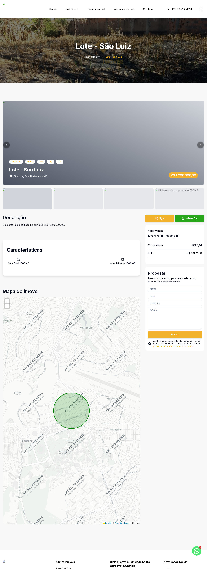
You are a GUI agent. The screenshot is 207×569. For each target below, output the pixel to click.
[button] (6, 145)
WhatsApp (192, 218)
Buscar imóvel (96, 9)
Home (52, 9)
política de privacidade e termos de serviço (173, 346)
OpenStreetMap (122, 523)
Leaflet (108, 523)
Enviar (175, 334)
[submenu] (201, 9)
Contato (148, 9)
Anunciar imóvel (124, 9)
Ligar (162, 218)
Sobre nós (71, 9)
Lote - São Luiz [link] (114, 56)
